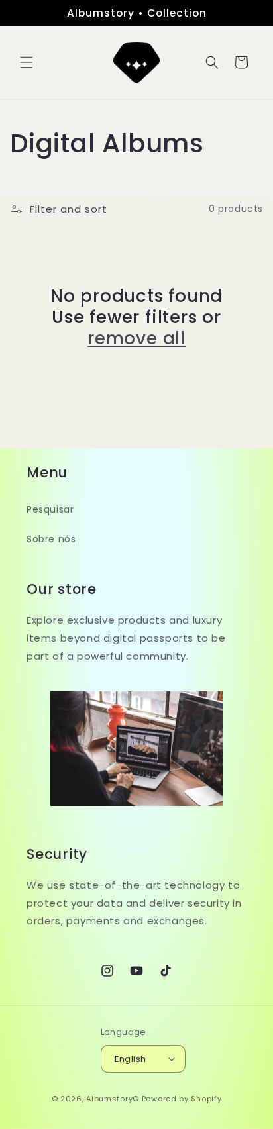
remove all (136, 338)
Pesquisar (50, 509)
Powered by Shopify (182, 1098)
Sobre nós (51, 539)
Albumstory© (112, 1098)
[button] (26, 62)
